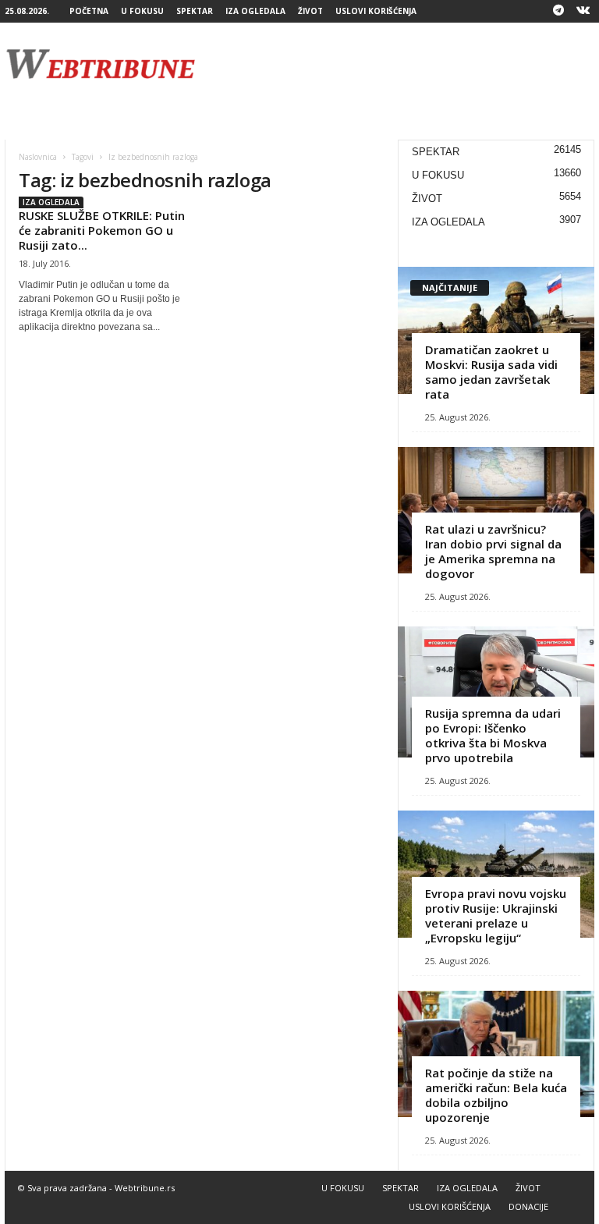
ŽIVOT (310, 10)
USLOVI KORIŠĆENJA (375, 10)
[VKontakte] (582, 11)
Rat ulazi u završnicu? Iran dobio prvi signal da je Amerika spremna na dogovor (493, 551)
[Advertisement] (396, 64)
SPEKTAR (194, 10)
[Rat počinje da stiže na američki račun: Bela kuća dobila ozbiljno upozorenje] (496, 1054)
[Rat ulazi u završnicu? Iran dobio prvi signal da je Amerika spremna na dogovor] (496, 510)
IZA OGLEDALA (255, 10)
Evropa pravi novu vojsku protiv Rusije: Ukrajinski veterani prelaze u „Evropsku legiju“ (495, 915)
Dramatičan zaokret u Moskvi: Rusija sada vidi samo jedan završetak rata (491, 372)
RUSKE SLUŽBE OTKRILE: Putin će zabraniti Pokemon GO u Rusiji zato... (102, 230)
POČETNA (88, 10)
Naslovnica (38, 156)
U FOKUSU (142, 10)
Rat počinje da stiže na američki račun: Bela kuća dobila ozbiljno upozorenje (496, 1095)
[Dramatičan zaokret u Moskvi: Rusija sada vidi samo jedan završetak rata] (496, 330)
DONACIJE (528, 1206)
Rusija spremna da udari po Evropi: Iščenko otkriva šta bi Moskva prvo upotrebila (493, 735)
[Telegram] (558, 11)
